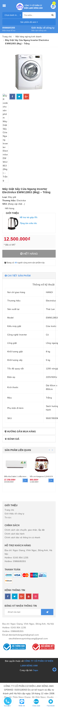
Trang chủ (9, 510)
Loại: (4, 197)
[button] (29, 275)
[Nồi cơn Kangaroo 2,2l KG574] (42, 464)
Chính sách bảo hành (14, 534)
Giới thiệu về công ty (42, 27)
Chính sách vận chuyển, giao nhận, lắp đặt (25, 530)
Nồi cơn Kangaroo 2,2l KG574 (41, 476)
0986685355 (8, 27)
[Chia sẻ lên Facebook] (12, 96)
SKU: (4, 204)
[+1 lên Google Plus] (26, 96)
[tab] (29, 275)
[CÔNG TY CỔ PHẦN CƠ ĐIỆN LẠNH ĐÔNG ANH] (29, 6)
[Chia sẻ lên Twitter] (19, 96)
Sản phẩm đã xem (28, 22)
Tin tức (8, 517)
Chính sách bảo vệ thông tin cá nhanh (22, 537)
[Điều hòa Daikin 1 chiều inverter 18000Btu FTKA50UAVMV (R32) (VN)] (16, 464)
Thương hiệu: (9, 200)
